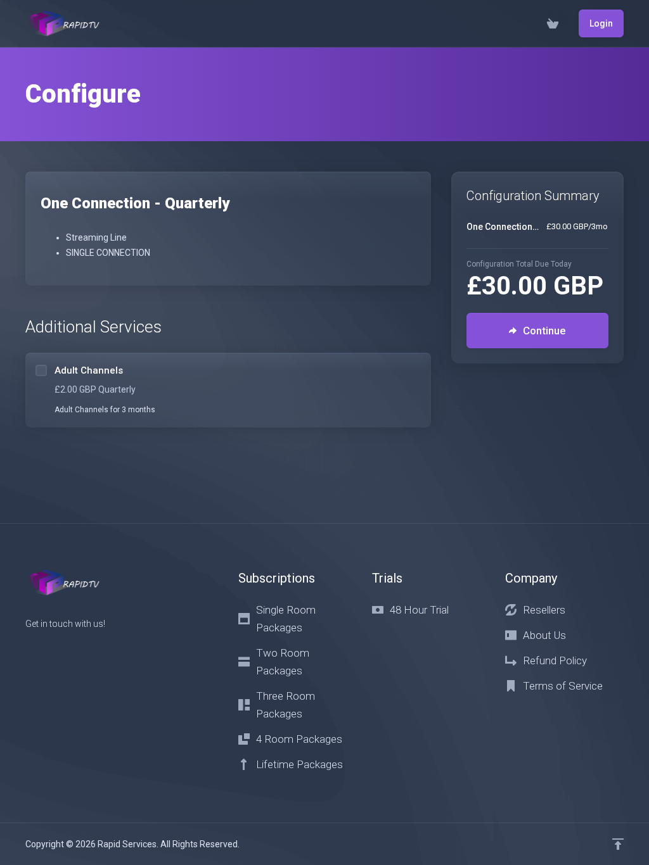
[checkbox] (41, 370)
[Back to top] (618, 844)
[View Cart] (553, 23)
